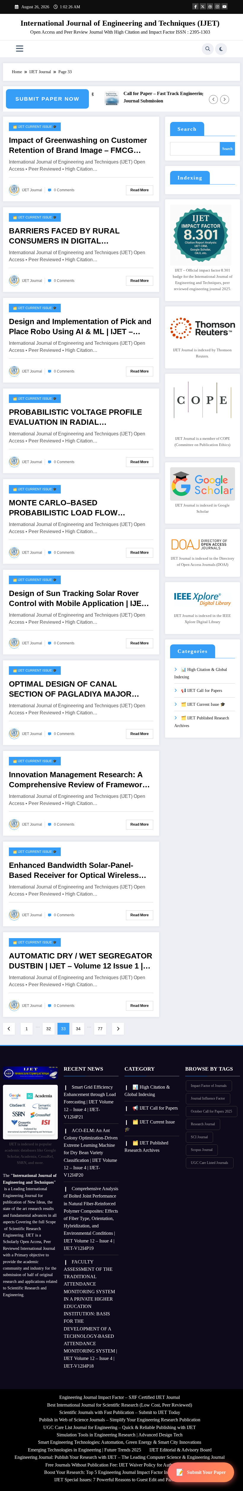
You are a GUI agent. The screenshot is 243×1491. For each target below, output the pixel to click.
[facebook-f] (195, 6)
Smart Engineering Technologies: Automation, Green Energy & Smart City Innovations (119, 1442)
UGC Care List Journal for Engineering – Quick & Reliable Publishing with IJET (119, 1427)
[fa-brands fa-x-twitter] (203, 6)
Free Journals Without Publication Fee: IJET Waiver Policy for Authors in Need (119, 1464)
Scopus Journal (201, 1150)
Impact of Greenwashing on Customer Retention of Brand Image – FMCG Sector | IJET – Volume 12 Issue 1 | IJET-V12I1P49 (81, 145)
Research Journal (203, 1124)
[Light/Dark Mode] (221, 49)
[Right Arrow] (224, 99)
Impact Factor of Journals (209, 1086)
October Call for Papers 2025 (211, 1111)
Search (187, 129)
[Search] (208, 49)
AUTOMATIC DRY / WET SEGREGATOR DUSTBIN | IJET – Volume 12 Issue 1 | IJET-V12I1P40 (80, 961)
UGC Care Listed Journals (209, 1163)
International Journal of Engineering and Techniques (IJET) (120, 23)
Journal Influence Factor (208, 1098)
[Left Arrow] (213, 99)
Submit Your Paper (206, 1472)
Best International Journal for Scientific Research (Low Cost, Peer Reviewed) (119, 1404)
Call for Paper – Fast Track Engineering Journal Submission (160, 97)
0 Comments (64, 190)
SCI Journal (199, 1137)
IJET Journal (32, 190)
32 (48, 1028)
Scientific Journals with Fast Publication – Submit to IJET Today (119, 1412)
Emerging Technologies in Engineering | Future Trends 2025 (84, 1449)
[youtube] (224, 6)
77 (100, 1028)
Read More (139, 190)
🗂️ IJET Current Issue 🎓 (35, 126)
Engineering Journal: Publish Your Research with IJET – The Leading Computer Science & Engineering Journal (120, 1457)
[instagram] (217, 6)
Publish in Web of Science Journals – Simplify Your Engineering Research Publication (119, 1419)
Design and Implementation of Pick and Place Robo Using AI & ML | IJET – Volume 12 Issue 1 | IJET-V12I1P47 (80, 327)
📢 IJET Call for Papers (201, 690)
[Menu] (19, 49)
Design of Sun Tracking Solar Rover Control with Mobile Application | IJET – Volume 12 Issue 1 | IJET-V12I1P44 (80, 598)
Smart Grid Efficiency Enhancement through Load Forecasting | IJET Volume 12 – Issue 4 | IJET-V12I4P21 (90, 1102)
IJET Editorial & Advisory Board (180, 1449)
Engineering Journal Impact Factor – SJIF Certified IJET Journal (119, 1397)
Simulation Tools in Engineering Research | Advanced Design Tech (120, 1434)
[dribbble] (210, 6)
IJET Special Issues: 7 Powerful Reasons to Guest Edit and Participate (119, 1479)
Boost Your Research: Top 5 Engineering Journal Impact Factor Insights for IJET (119, 1472)
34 (78, 1028)
